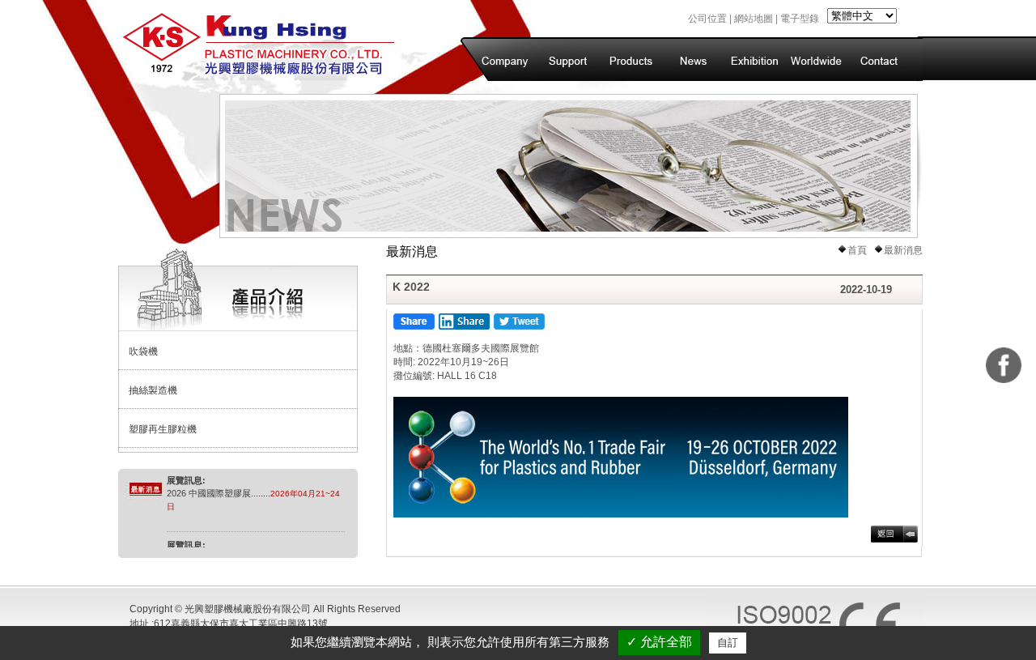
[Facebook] (1003, 365)
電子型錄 (799, 18)
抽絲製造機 (153, 390)
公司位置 (707, 18)
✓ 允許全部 (659, 642)
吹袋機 (143, 351)
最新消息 (903, 250)
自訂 (727, 643)
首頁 (857, 250)
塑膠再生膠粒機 (163, 429)
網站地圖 (753, 18)
